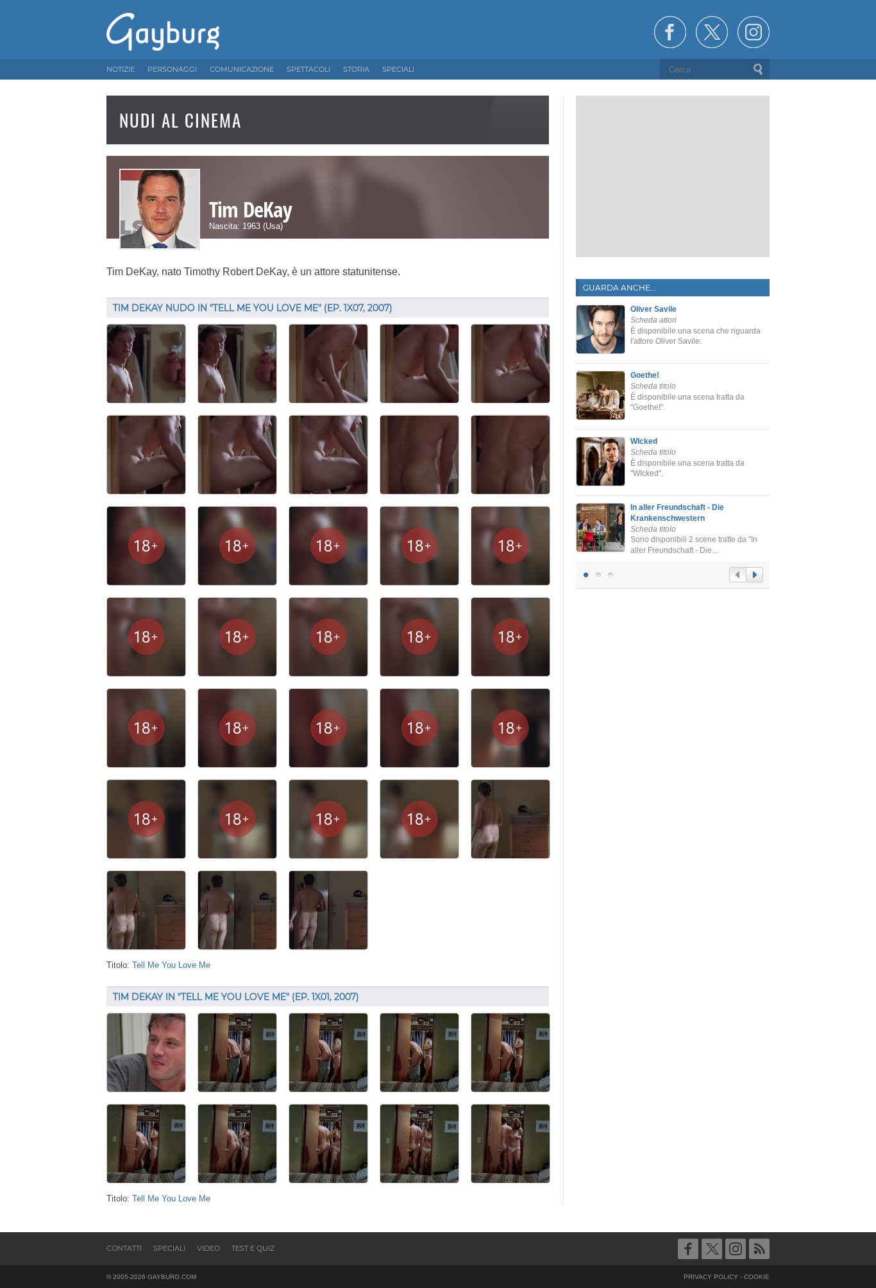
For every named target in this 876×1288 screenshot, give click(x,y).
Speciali (169, 1248)
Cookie (757, 1276)
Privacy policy (711, 1276)
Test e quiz (253, 1248)
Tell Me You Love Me (171, 965)
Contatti (124, 1248)
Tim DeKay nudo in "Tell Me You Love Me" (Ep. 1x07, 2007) (252, 308)
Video (208, 1248)
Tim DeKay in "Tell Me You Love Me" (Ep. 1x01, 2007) (236, 997)
